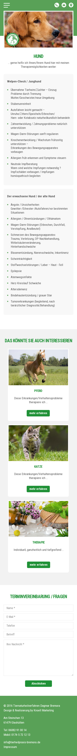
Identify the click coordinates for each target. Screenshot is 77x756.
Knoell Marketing (44, 710)
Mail (64, 5)
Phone (56, 5)
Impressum (10, 747)
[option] (38, 29)
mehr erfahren (38, 413)
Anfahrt (71, 5)
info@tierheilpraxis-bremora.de (22, 742)
